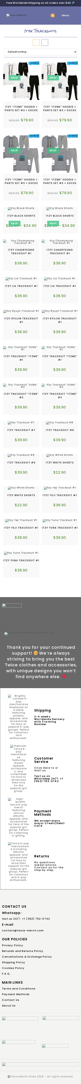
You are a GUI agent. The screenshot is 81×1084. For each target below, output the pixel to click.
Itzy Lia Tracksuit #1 (21, 286)
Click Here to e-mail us (46, 769)
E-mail (7, 925)
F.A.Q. (6, 974)
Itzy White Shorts (60, 462)
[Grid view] (36, 42)
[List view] (44, 42)
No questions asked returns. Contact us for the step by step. (49, 866)
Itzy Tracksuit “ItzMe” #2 (21, 395)
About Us (9, 1005)
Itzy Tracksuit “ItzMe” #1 (21, 358)
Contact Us (10, 1000)
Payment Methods (15, 994)
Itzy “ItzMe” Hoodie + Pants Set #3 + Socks (21, 181)
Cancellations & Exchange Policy (27, 957)
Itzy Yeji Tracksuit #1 (60, 495)
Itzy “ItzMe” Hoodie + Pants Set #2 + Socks (21, 108)
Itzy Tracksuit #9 (21, 462)
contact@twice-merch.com (23, 930)
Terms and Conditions (18, 988)
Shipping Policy (13, 962)
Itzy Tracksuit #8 (60, 430)
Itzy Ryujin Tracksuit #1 (21, 320)
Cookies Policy (13, 968)
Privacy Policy (12, 945)
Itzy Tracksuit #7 (21, 430)
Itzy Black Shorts (21, 215)
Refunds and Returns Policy (22, 951)
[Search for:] (72, 15)
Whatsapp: (12, 913)
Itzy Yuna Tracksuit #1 (60, 527)
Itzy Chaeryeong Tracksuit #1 (21, 251)
